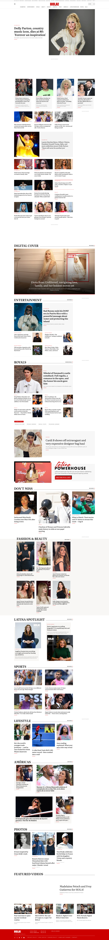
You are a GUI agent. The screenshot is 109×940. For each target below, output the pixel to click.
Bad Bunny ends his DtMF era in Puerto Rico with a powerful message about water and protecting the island (56, 316)
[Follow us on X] (17, 937)
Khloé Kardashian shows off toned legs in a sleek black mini (25, 574)
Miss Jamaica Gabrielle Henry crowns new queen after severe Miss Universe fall (22, 126)
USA (90, 3)
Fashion (49, 6)
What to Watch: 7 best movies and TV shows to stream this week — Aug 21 (83, 519)
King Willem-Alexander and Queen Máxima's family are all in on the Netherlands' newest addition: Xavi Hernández (22, 399)
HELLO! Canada (55, 931)
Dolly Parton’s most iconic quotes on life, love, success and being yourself (63, 126)
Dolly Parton (22, 0)
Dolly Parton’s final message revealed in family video (22, 173)
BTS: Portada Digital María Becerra (84, 917)
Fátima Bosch (84, 0)
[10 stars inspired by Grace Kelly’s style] (22, 840)
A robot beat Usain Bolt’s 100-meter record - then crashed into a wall (42, 752)
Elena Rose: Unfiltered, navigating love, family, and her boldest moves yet (54, 283)
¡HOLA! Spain (33, 931)
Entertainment (30, 6)
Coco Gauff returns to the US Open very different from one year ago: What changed (27, 688)
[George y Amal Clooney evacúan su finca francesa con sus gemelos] (24, 773)
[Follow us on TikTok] (24, 937)
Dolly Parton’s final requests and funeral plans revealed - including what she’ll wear (64, 100)
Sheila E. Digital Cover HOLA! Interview (64, 917)
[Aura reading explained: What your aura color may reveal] (65, 732)
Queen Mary (48, 0)
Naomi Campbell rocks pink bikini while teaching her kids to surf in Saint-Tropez (64, 174)
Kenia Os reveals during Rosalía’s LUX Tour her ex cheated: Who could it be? (42, 195)
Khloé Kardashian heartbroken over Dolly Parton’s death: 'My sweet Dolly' (43, 174)
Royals (37, 6)
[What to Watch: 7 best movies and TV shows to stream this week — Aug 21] (83, 502)
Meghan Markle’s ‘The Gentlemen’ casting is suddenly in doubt (53, 336)
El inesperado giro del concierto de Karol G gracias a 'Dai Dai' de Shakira (31, 819)
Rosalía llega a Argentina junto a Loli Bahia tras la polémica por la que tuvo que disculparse (63, 818)
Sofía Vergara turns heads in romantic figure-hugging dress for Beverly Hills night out (61, 602)
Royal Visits (42, 424)
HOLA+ (86, 6)
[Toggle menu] (14, 3)
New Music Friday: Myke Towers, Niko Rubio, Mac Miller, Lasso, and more (52, 348)
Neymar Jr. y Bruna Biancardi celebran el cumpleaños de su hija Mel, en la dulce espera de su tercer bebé (52, 789)
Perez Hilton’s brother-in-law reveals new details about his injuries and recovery (43, 100)
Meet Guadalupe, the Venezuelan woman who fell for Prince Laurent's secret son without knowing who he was (53, 399)
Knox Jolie (52, 0)
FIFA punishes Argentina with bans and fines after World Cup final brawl (22, 348)
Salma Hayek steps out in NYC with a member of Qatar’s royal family (63, 184)
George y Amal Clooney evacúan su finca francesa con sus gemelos (22, 785)
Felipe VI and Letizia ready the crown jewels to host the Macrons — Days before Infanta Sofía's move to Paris (22, 412)
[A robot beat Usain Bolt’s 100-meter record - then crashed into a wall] (43, 735)
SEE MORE (69, 299)
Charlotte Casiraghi (28, 0)
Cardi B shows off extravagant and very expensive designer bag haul (66, 441)
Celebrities (22, 6)
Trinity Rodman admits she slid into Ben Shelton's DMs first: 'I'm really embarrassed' (28, 712)
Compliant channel (64, 937)
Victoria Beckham (73, 0)
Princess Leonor (54, 424)
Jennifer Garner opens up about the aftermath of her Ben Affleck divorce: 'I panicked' (85, 100)
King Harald (79, 0)
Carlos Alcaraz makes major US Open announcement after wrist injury (55, 688)
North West (67, 0)
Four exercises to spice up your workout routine (22, 918)
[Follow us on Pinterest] (21, 937)
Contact (74, 937)
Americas (66, 6)
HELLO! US (43, 932)
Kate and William (35, 0)
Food (60, 6)
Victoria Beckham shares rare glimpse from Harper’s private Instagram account (42, 217)
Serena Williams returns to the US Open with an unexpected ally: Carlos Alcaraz (43, 126)
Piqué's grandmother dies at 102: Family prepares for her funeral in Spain (23, 195)
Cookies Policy (52, 937)
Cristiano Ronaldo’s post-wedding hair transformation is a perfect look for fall (64, 195)
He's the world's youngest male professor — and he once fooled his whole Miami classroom (22, 747)
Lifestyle (55, 6)
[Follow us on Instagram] (19, 937)
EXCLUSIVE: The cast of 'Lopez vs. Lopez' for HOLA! (43, 918)
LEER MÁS (69, 761)
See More (91, 245)
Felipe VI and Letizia (42, 0)
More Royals (68, 362)
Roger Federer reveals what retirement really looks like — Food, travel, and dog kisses (57, 712)
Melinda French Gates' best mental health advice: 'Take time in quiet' (64, 217)
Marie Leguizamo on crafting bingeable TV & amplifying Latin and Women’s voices (58, 628)
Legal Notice (42, 937)
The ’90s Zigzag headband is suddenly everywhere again (43, 569)
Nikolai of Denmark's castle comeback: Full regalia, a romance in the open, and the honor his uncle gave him (56, 378)
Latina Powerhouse (74, 6)
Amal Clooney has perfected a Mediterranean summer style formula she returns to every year (25, 603)
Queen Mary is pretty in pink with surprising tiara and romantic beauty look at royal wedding (53, 412)
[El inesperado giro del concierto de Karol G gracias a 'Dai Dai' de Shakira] (34, 807)
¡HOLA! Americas (34, 932)
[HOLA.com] (54, 4)
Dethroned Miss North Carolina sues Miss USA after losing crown (24, 519)
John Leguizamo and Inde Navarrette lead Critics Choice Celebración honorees (22, 336)
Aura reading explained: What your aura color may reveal (64, 745)
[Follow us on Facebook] (15, 937)
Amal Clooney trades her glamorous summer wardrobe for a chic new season (61, 575)
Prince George (31, 424)
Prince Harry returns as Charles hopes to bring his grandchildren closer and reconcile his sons (22, 100)
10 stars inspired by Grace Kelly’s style (21, 853)
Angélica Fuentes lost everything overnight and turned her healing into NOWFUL (25, 653)
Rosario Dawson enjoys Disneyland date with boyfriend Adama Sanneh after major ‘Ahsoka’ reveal (43, 862)
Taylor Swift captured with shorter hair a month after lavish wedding (42, 609)
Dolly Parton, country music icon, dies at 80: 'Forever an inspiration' (30, 31)
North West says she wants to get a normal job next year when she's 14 (23, 217)
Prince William (19, 424)
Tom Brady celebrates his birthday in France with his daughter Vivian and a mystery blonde (65, 856)
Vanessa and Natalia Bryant (59, 0)
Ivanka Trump (89, 0)
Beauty (43, 6)
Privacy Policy (32, 937)
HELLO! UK (43, 931)
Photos (82, 6)
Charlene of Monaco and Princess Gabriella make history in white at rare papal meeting (54, 529)
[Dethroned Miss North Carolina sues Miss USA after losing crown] (25, 502)
